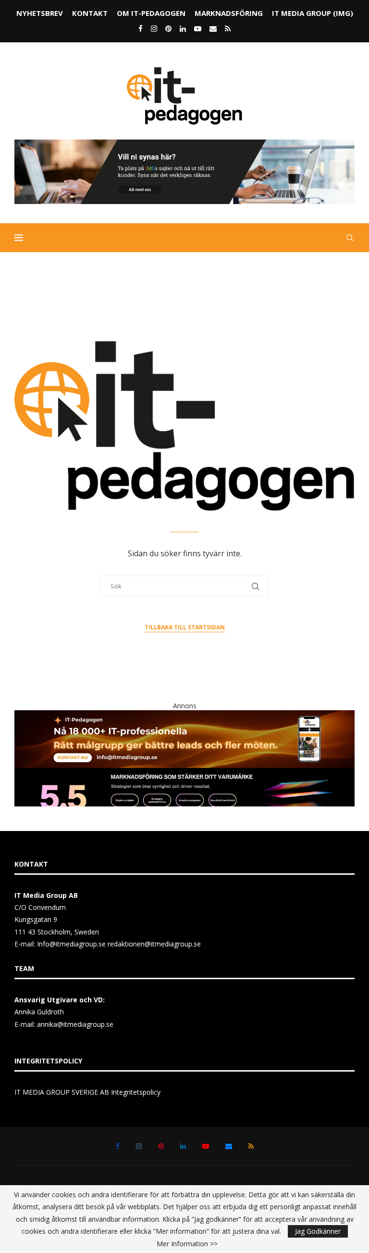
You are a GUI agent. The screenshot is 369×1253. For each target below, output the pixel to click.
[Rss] (228, 28)
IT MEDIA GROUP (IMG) (312, 13)
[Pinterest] (168, 28)
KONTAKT (90, 13)
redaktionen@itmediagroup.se (154, 943)
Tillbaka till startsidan (185, 627)
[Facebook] (140, 28)
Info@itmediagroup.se (71, 943)
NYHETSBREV (39, 13)
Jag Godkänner (318, 1231)
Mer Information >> (187, 1243)
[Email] (213, 28)
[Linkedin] (183, 28)
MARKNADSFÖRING (229, 13)
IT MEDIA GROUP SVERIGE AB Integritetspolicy (87, 1092)
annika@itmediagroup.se (75, 1024)
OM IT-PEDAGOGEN (151, 13)
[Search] (350, 238)
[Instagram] (154, 28)
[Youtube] (197, 28)
